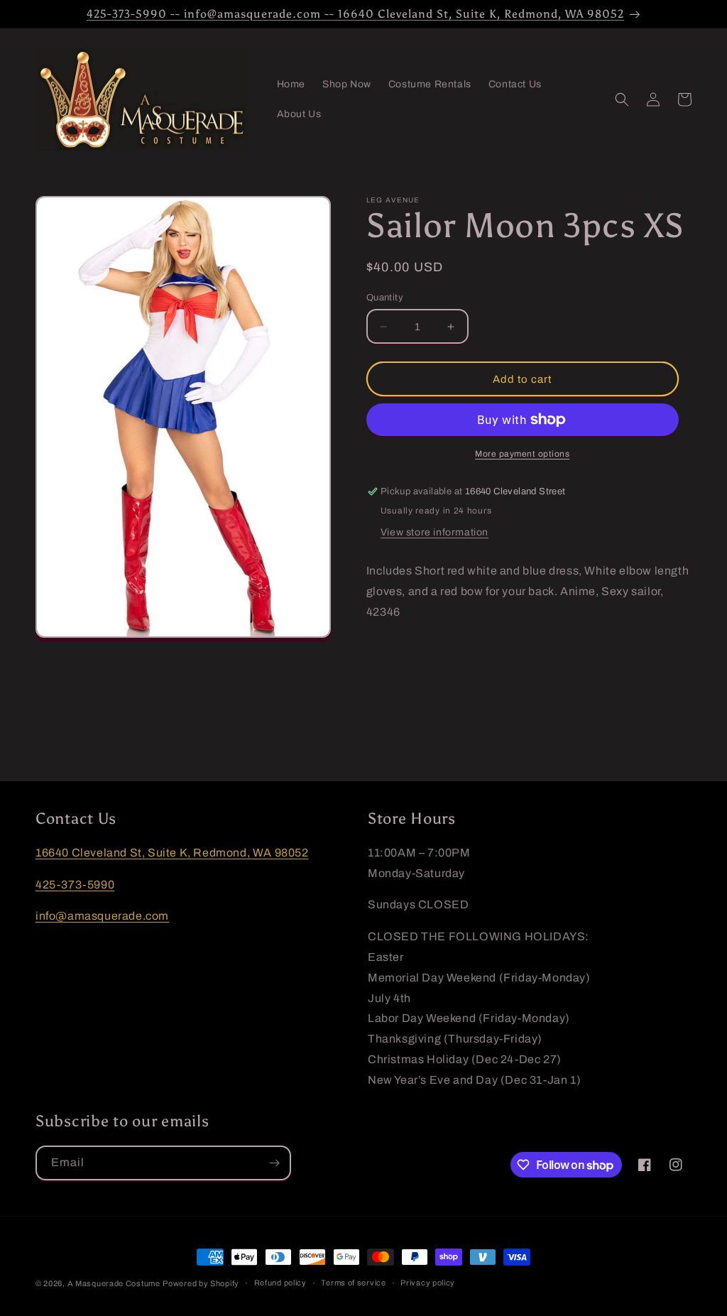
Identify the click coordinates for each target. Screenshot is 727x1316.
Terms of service (353, 1282)
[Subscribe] (274, 1163)
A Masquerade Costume (113, 1283)
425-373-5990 (74, 885)
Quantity (384, 298)
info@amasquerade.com (102, 916)
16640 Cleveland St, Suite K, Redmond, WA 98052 (172, 853)
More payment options (522, 454)
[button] (622, 99)
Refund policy (280, 1282)
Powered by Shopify (201, 1283)
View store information (434, 532)
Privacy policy (427, 1282)
